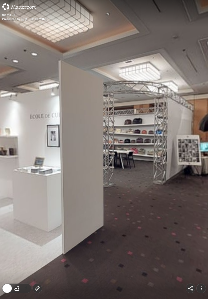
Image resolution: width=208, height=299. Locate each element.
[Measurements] (37, 288)
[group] (16, 288)
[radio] (7, 288)
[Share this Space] (190, 288)
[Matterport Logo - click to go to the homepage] (19, 6)
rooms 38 (8, 15)
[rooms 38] (104, 149)
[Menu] (201, 288)
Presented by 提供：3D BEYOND (24, 19)
